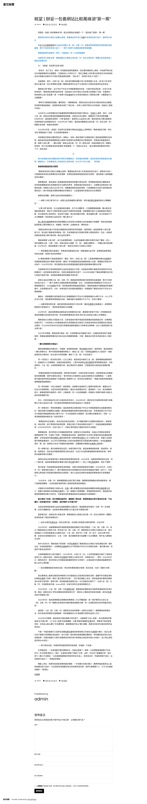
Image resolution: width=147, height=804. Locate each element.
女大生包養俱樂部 (47, 45)
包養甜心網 (56, 438)
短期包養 (92, 200)
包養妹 (69, 94)
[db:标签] (64, 24)
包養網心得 (94, 443)
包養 (83, 37)
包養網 (107, 258)
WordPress (32, 799)
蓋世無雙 (8, 5)
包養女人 (94, 113)
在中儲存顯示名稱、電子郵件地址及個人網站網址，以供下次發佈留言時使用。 (63, 786)
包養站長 (53, 522)
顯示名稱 (37, 754)
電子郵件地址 (39, 765)
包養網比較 (69, 589)
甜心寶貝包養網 (44, 222)
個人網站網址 (38, 776)
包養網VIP (92, 304)
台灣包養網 (88, 362)
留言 (36, 725)
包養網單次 (103, 488)
